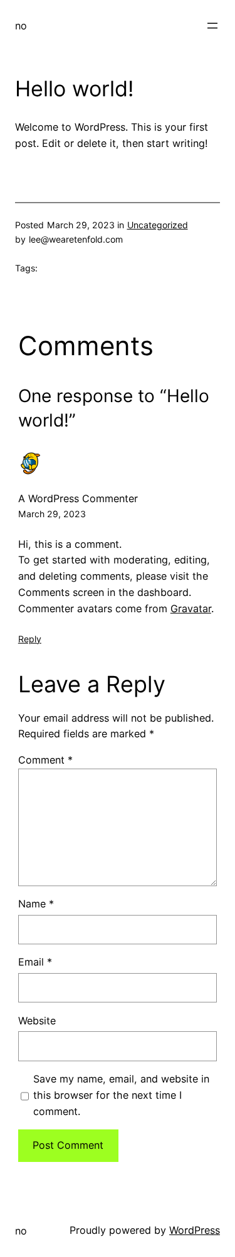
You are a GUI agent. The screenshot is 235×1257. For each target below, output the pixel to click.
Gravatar (190, 608)
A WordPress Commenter (78, 498)
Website (37, 1020)
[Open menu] (212, 25)
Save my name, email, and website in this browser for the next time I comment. (121, 1095)
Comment (45, 760)
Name (36, 903)
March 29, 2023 (52, 513)
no (21, 25)
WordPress (194, 1230)
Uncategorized (157, 225)
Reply (29, 639)
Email (35, 962)
